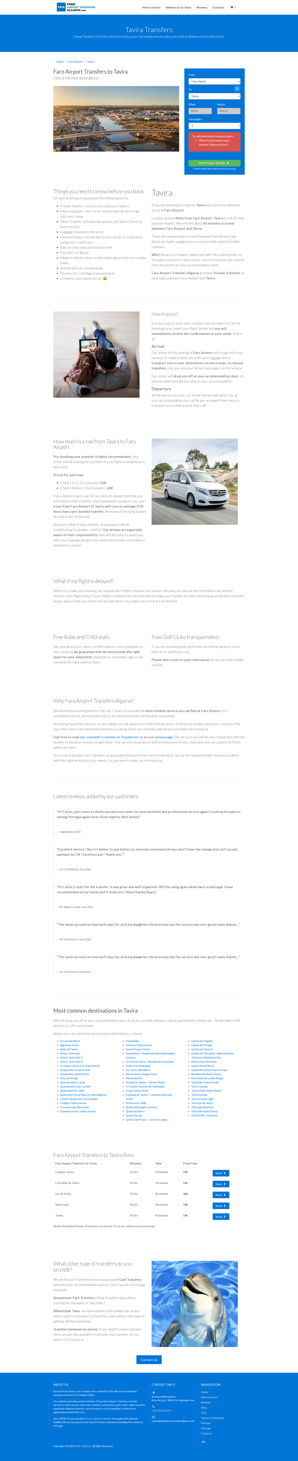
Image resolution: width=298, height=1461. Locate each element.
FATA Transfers (82, 1446)
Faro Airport (75, 61)
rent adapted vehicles (99, 1418)
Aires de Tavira (69, 1049)
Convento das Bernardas (74, 1107)
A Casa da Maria (70, 1040)
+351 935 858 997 (161, 1410)
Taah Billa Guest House (205, 1082)
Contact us (76, 1339)
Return (221, 104)
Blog (204, 1407)
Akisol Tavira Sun (70, 1053)
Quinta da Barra (135, 1111)
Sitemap (206, 1428)
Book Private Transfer (212, 163)
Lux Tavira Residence (138, 1069)
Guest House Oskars (138, 1049)
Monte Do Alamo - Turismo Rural (145, 1082)
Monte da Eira (134, 1078)
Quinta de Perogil (201, 1045)
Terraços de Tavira (202, 1103)
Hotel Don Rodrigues (138, 1065)
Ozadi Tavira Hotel (137, 1090)
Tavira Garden (199, 1086)
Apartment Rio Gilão (72, 1090)
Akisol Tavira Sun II (71, 1057)
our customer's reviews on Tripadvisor (109, 737)
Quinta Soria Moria (202, 1065)
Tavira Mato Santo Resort (206, 1090)
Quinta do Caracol (202, 1049)
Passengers (195, 119)
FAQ (203, 1412)
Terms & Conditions (212, 1417)
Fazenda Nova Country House (78, 1111)
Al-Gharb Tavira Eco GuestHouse (80, 1065)
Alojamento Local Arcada (75, 1069)
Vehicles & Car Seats (179, 7)
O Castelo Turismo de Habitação (145, 1086)
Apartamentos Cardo (72, 1082)
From (191, 74)
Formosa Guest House (139, 1045)
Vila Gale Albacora (202, 1107)
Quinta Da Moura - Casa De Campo (146, 1119)
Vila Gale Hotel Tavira (204, 1111)
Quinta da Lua (134, 1115)
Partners (206, 1423)
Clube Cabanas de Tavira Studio (79, 1098)
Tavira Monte (199, 1094)
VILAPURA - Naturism (204, 1115)
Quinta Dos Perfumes (204, 1061)
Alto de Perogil (69, 1078)
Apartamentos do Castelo (75, 1086)
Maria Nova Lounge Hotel (141, 1074)
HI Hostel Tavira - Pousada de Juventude (150, 1061)
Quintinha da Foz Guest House (209, 1069)
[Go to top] (203, 1441)
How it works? (151, 7)
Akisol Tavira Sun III (71, 1061)
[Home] (77, 7)
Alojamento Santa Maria (74, 1074)
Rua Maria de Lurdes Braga (207, 1078)
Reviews (202, 7)
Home (59, 61)
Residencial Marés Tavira (206, 1074)
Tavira (90, 61)
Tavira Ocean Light (202, 1098)
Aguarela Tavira (69, 1045)
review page (163, 737)
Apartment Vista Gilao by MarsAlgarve (83, 1094)
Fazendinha (132, 1040)
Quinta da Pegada (201, 1040)
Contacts (218, 7)
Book (219, 1173)
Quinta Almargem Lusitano (141, 1107)
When (191, 104)
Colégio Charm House (73, 1103)
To (190, 89)
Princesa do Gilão (136, 1103)
